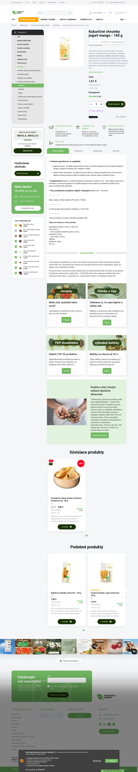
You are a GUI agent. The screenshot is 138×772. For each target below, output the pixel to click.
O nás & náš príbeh (17, 733)
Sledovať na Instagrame (70, 661)
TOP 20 (66, 371)
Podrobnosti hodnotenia (117, 42)
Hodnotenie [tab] (97, 151)
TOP (18, 37)
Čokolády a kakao (23, 74)
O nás (27, 2)
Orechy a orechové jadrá (25, 104)
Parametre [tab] (78, 151)
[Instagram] (104, 723)
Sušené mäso (22, 115)
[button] (86, 535)
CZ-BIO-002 (84, 209)
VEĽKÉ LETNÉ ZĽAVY (24, 40)
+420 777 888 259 (26, 201)
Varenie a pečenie (23, 44)
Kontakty (62, 2)
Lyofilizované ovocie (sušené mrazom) (30, 97)
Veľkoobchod (52, 2)
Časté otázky (16, 714)
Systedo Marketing (120, 769)
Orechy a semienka (23, 48)
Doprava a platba (17, 717)
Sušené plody (21, 52)
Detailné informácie (96, 72)
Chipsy (20, 93)
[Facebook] (100, 723)
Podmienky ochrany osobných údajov (23, 746)
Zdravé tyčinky (22, 119)
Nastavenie (97, 761)
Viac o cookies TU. (32, 769)
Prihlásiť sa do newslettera (58, 695)
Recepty (42, 2)
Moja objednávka (17, 2)
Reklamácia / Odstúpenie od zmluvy (23, 737)
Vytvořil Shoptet (17, 761)
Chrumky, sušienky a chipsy (26, 81)
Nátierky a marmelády (25, 78)
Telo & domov (22, 63)
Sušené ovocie (22, 111)
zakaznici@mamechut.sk (29, 197)
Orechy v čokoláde (23, 108)
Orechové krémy (23, 100)
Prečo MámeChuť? (99, 435)
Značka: (95, 45)
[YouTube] (109, 723)
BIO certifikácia (16, 740)
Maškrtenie (21, 67)
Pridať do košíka (114, 104)
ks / (79, 715)
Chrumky (21, 85)
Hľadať (70, 13)
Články (34, 2)
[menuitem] (14, 20)
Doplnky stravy (22, 59)
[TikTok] (113, 723)
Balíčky (107, 371)
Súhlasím (113, 761)
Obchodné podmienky (18, 743)
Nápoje (19, 55)
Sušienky (21, 89)
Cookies (14, 749)
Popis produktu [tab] (58, 151)
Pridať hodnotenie (22, 173)
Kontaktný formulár (28, 208)
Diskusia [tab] (116, 151)
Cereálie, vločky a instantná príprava (29, 70)
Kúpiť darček (27, 151)
